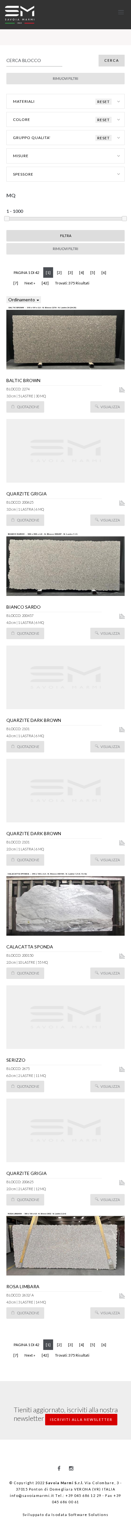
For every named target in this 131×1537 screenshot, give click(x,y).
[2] (59, 272)
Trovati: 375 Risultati (72, 283)
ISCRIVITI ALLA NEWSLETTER (81, 1419)
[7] (15, 283)
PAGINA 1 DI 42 (26, 272)
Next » (29, 283)
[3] (70, 272)
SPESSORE (23, 174)
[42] (45, 283)
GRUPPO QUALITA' (61, 137)
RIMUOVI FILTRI (65, 249)
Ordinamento (22, 299)
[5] (92, 272)
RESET (103, 101)
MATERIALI (61, 101)
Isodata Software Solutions (80, 1514)
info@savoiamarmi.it (32, 1495)
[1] (49, 272)
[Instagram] (71, 1468)
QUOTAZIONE (28, 407)
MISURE (21, 155)
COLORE (61, 119)
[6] (103, 272)
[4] (81, 272)
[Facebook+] (59, 1468)
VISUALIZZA (110, 407)
